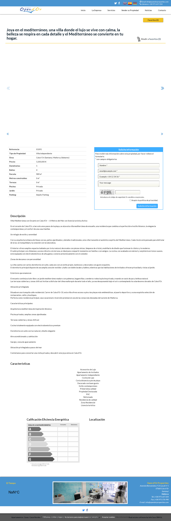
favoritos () (153, 20)
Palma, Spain (23, 492)
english (124, 5)
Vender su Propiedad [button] (130, 10)
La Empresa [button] (96, 10)
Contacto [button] (162, 10)
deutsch (134, 5)
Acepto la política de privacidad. (145, 200)
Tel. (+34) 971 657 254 (159, 497)
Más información (122, 517)
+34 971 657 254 (155, 4)
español (129, 5)
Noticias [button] (148, 10)
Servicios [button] (111, 10)
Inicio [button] (83, 10)
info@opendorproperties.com (157, 2)
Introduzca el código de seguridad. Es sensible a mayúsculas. (122, 197)
